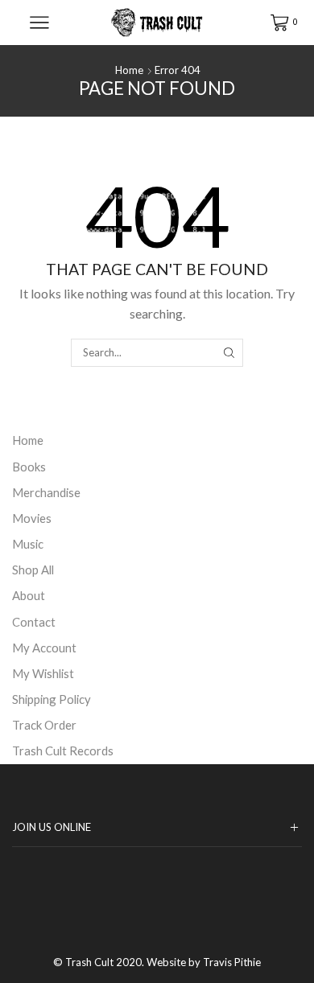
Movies (32, 518)
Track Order (44, 725)
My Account (44, 647)
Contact (34, 622)
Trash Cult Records (63, 750)
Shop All (33, 569)
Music (27, 544)
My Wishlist (43, 673)
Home (129, 70)
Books (29, 466)
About (28, 595)
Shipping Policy (51, 699)
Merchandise (46, 492)
